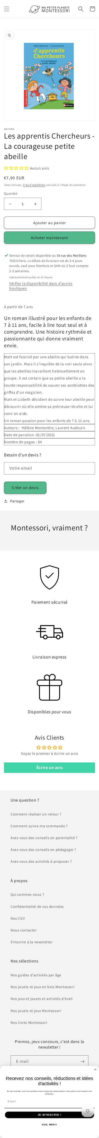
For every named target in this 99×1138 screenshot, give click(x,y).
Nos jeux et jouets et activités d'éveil (42, 998)
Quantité (10, 193)
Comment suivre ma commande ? (39, 826)
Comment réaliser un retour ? (36, 814)
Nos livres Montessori (29, 1022)
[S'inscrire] (82, 1061)
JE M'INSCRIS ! (50, 1114)
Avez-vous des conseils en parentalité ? (44, 837)
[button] (6, 9)
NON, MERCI (49, 1125)
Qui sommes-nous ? (27, 894)
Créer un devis (25, 487)
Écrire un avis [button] (49, 767)
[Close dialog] (95, 1069)
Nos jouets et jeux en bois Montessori (42, 986)
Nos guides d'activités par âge (36, 975)
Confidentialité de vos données (37, 906)
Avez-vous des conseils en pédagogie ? (43, 849)
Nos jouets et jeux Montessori (36, 1010)
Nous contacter (24, 930)
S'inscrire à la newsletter (32, 942)
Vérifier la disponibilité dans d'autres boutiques (40, 286)
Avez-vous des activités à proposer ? (41, 861)
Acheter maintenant (49, 237)
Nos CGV (18, 918)
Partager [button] (17, 501)
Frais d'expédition (34, 185)
